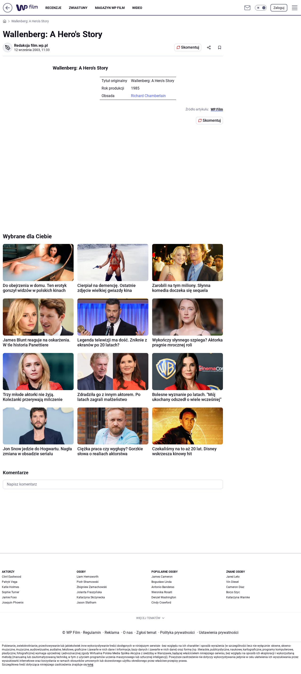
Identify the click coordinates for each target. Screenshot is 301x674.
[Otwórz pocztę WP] (247, 8)
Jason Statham (86, 602)
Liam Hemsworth (88, 576)
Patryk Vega (9, 582)
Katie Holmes (10, 587)
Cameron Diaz (235, 587)
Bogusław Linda (161, 582)
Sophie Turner (10, 592)
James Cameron (162, 576)
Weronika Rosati (161, 592)
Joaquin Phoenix (13, 602)
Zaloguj (278, 8)
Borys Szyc (233, 592)
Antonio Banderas (162, 587)
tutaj (90, 664)
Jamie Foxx (9, 597)
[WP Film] (30, 8)
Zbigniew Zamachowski (92, 587)
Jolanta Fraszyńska (89, 592)
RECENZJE (53, 8)
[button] (261, 8)
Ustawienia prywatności (217, 632)
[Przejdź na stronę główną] (7, 11)
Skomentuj (190, 47)
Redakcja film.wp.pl (31, 45)
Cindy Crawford (161, 602)
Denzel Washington (163, 597)
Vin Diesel (232, 582)
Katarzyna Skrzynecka (91, 597)
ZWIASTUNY (78, 8)
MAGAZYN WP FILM (110, 8)
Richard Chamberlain (148, 96)
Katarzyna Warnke (238, 597)
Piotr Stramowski (88, 582)
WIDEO (137, 8)
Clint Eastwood (11, 576)
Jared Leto (233, 576)
